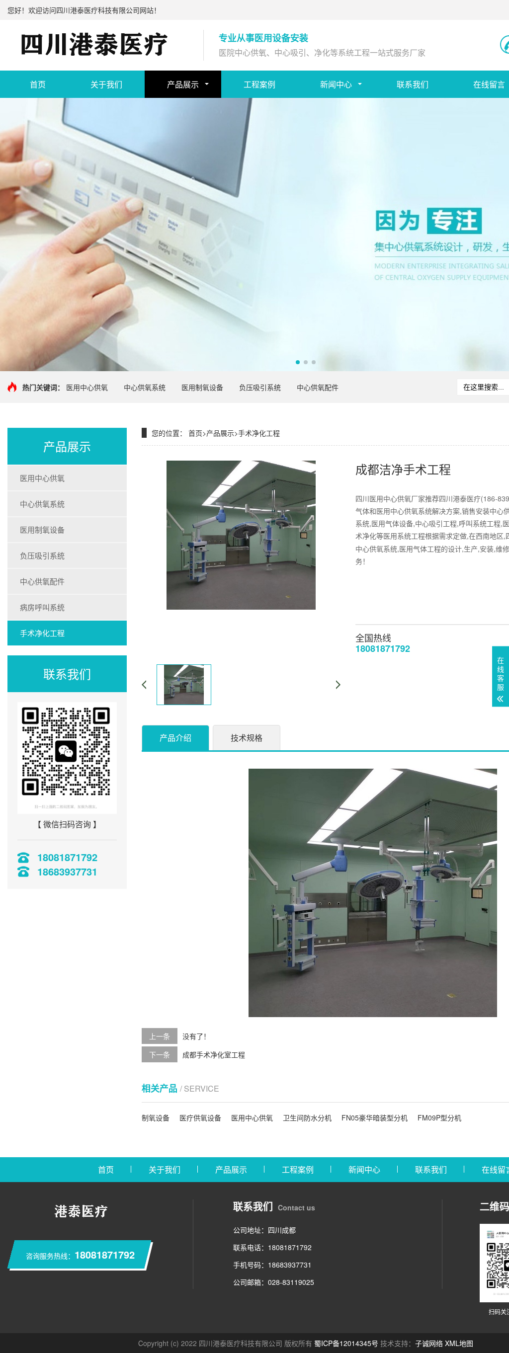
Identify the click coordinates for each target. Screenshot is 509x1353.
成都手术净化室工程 (213, 1054)
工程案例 (259, 84)
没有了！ (196, 1036)
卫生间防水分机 (307, 1117)
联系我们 (412, 84)
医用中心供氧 (87, 387)
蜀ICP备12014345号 (346, 1343)
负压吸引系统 (260, 387)
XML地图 (459, 1343)
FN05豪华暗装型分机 (374, 1117)
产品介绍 (175, 737)
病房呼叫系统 (42, 607)
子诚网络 (429, 1343)
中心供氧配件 (318, 387)
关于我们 (106, 84)
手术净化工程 (42, 633)
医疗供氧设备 (200, 1117)
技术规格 (246, 737)
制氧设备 (156, 1117)
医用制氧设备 (202, 387)
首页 (38, 84)
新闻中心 (336, 84)
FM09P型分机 (439, 1117)
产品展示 (183, 84)
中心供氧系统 (145, 387)
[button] (298, 362)
